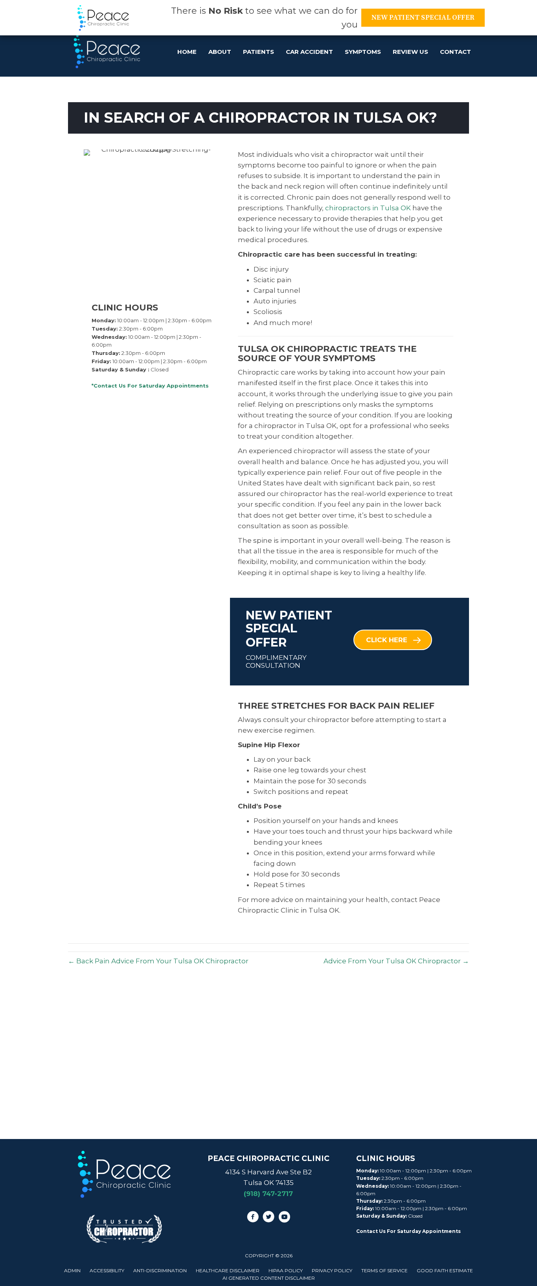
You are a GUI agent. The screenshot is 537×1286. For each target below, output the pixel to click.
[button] (392, 640)
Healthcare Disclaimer (227, 1270)
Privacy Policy (332, 1270)
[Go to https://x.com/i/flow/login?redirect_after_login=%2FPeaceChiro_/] (268, 1218)
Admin (72, 1270)
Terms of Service (384, 1270)
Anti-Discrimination (160, 1270)
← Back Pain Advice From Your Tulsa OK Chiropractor (158, 961)
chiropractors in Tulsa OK (367, 208)
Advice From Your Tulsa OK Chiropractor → (396, 961)
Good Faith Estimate (445, 1270)
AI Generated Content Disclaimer (269, 1278)
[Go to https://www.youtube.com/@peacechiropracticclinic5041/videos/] (284, 1218)
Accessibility (107, 1270)
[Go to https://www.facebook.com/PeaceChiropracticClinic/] (253, 1218)
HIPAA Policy (285, 1270)
